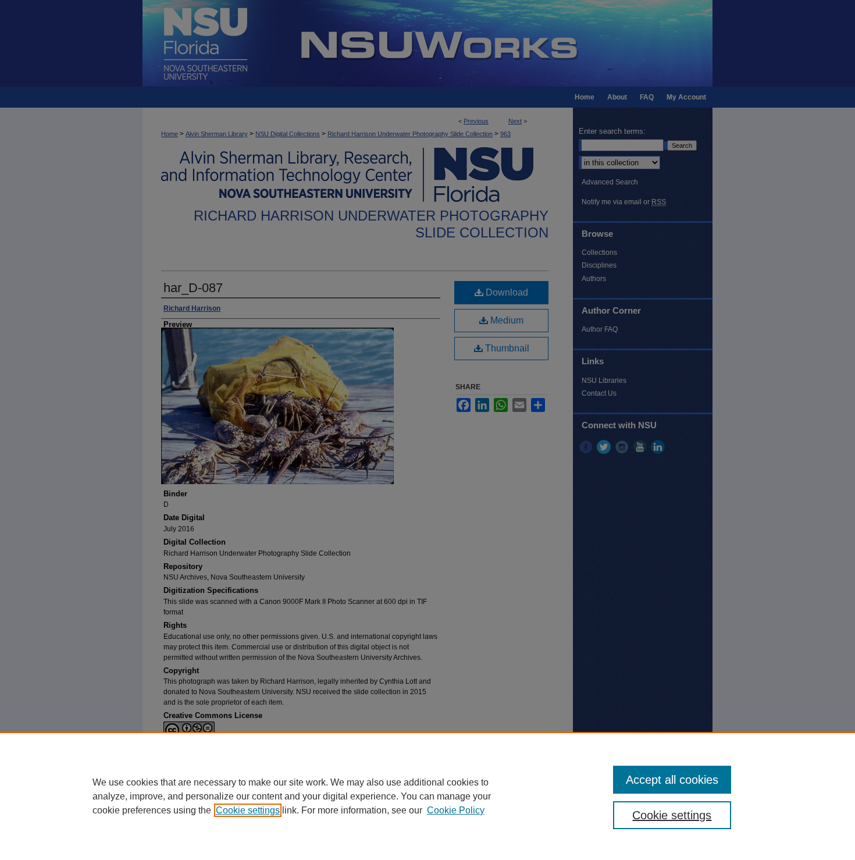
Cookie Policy (455, 810)
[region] (427, 796)
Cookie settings (248, 810)
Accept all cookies (672, 779)
